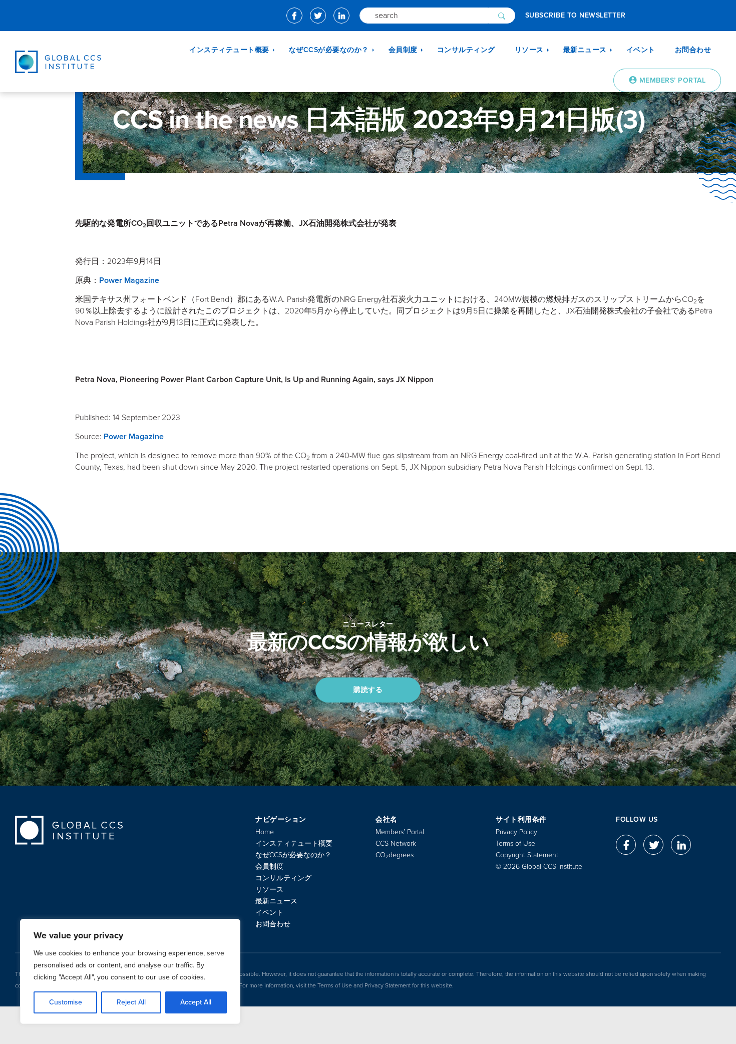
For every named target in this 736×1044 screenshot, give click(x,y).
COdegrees (395, 855)
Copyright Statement (527, 855)
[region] (130, 971)
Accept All (195, 1002)
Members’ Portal (400, 832)
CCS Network (396, 843)
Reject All (131, 1002)
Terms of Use (515, 843)
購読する (368, 689)
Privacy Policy (516, 832)
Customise (65, 1002)
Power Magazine (129, 280)
